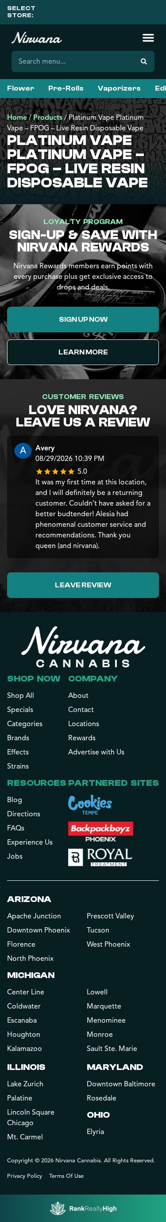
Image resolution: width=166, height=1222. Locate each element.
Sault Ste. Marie (112, 1048)
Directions (23, 814)
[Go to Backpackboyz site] (100, 831)
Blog (14, 800)
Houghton (23, 1034)
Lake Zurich (25, 1084)
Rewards (82, 738)
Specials (20, 709)
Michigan (30, 975)
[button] (148, 37)
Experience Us (30, 842)
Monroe (100, 1034)
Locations (83, 723)
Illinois (26, 1067)
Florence (21, 944)
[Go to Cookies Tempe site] (90, 805)
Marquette (104, 1006)
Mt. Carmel (25, 1137)
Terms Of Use (66, 1176)
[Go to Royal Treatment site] (100, 857)
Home (17, 117)
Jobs (15, 856)
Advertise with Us (96, 752)
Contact (81, 709)
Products (47, 117)
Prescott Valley (110, 916)
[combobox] (72, 61)
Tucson (98, 930)
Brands (18, 738)
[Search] (143, 61)
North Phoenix (30, 958)
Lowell (97, 992)
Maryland (115, 1067)
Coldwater (24, 1006)
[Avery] (23, 452)
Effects (18, 752)
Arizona (29, 899)
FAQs (15, 828)
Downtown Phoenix (38, 930)
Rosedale (101, 1098)
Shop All (20, 695)
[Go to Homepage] (83, 646)
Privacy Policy (24, 1176)
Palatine (19, 1098)
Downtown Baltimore (121, 1084)
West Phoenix (108, 944)
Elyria (95, 1131)
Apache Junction (34, 916)
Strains (18, 766)
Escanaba (22, 1020)
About (78, 695)
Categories (24, 723)
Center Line (25, 992)
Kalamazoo (24, 1048)
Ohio (98, 1115)
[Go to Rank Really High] (83, 1208)
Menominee (106, 1020)
